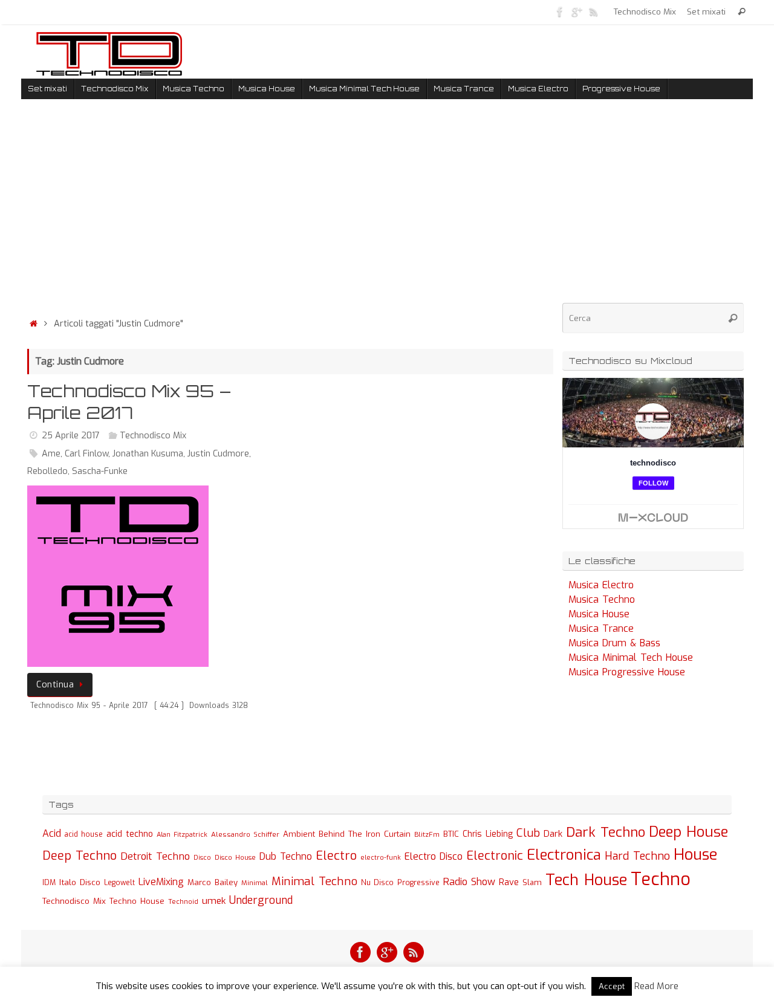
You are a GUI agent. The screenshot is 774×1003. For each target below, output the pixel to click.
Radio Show (469, 881)
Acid (51, 833)
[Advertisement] (290, 211)
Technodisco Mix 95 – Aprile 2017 (129, 401)
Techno (661, 879)
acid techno (129, 834)
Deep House (688, 832)
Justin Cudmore (218, 453)
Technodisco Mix (645, 11)
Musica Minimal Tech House (630, 657)
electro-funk (380, 857)
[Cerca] (741, 12)
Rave (509, 882)
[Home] (33, 323)
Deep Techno (79, 856)
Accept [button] (612, 986)
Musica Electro (601, 585)
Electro (336, 856)
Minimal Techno (314, 881)
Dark (553, 834)
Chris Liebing (488, 833)
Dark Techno (605, 832)
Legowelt (119, 883)
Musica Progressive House (626, 672)
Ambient (299, 834)
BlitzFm (427, 834)
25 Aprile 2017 (71, 435)
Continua (55, 684)
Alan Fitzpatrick (182, 834)
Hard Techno (637, 856)
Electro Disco (434, 856)
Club (528, 832)
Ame (51, 453)
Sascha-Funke (100, 471)
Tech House (586, 879)
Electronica (564, 855)
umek (214, 901)
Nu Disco (377, 883)
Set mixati (706, 11)
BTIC (451, 834)
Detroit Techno (155, 856)
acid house (84, 834)
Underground (261, 900)
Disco (202, 857)
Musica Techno (601, 599)
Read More (656, 986)
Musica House (598, 614)
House (696, 854)
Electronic (494, 856)
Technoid (183, 901)
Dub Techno (285, 856)
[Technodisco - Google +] (576, 11)
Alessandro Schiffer (245, 834)
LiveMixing (161, 881)
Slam (532, 882)
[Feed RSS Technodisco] (593, 11)
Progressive (418, 883)
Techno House (136, 901)
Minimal (254, 883)
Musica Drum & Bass (614, 643)
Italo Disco (79, 882)
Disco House (235, 857)
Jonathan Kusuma (147, 453)
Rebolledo (47, 471)
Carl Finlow (86, 453)
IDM (49, 883)
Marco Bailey (212, 882)
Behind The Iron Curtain (365, 834)
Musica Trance (601, 628)
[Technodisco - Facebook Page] (559, 11)
